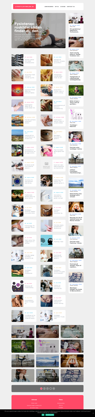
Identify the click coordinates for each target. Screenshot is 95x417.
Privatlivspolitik (49, 414)
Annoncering (49, 6)
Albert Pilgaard (73, 74)
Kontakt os (71, 6)
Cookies (62, 6)
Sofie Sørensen (74, 50)
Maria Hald (59, 44)
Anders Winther (74, 98)
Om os (57, 6)
